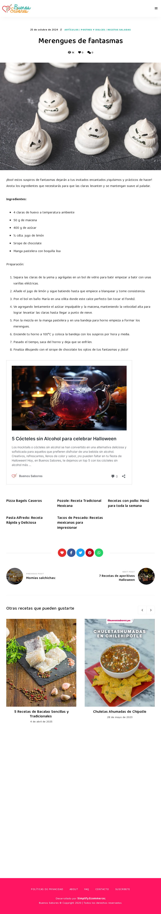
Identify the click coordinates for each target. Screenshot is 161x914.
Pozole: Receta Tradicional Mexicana (79, 503)
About (74, 889)
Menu (156, 8)
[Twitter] (80, 552)
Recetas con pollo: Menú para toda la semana (128, 503)
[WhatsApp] (99, 552)
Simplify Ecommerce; (91, 898)
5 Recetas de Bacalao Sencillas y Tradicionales (41, 714)
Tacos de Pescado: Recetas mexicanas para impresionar (80, 523)
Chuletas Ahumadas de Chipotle (119, 712)
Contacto (102, 889)
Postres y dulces (93, 30)
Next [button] (150, 610)
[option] (41, 671)
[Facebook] (71, 552)
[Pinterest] (90, 552)
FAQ (86, 889)
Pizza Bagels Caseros (24, 501)
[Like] (62, 552)
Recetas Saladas (119, 30)
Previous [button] (142, 610)
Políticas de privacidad (47, 889)
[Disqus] (80, 794)
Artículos (72, 30)
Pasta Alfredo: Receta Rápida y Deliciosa (24, 520)
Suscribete (122, 889)
